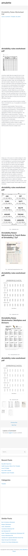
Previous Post (14, 422)
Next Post (14, 425)
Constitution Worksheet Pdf (8, 528)
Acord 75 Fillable (5, 468)
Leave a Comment (6, 16)
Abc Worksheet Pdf (6, 531)
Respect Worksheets (6, 524)
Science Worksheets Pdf (7, 535)
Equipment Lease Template (8, 472)
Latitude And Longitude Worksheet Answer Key (12, 537)
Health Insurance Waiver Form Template (11, 466)
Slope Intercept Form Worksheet (9, 539)
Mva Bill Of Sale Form (6, 463)
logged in (11, 432)
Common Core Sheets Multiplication (10, 542)
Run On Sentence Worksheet (8, 522)
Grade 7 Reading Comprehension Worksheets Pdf (13, 533)
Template (13, 16)
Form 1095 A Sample (6, 470)
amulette (6, 2)
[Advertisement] (14, 32)
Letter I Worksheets (6, 526)
